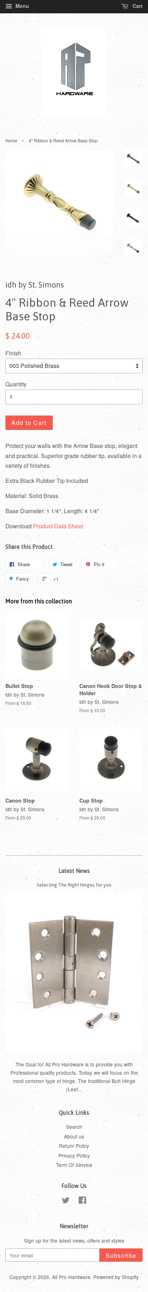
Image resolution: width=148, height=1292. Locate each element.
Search (74, 1126)
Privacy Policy (74, 1155)
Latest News (74, 870)
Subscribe (121, 1255)
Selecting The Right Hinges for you (74, 885)
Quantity (16, 384)
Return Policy (74, 1145)
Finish (13, 353)
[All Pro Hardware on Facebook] (82, 1201)
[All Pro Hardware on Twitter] (66, 1201)
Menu (21, 5)
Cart (137, 5)
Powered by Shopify (116, 1276)
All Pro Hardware (71, 1276)
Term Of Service (74, 1164)
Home (11, 140)
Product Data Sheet (58, 526)
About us (74, 1136)
